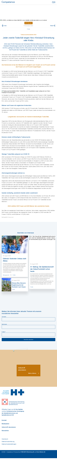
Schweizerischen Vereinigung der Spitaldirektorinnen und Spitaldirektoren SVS (13, 413)
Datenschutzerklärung (8, 441)
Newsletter (5, 430)
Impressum (5, 439)
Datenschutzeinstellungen (9, 444)
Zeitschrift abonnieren (9, 427)
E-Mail (3, 331)
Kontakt (4, 420)
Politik (28, 29)
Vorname (4, 316)
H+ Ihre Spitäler (18, 409)
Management (6, 275)
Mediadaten (5, 423)
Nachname (4, 324)
